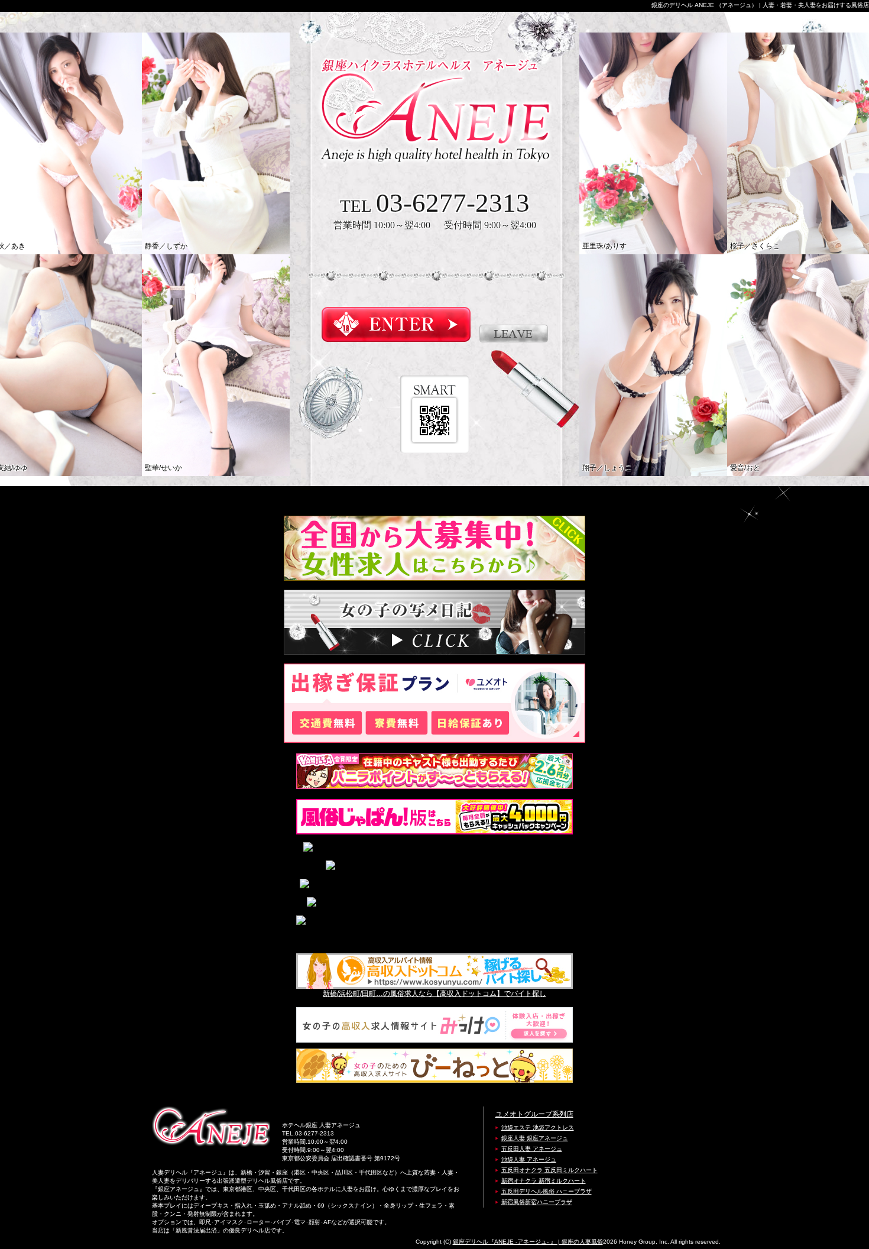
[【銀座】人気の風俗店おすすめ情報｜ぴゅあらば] (434, 866)
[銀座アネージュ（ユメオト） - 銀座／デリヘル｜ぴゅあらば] (434, 848)
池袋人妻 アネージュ (528, 1159)
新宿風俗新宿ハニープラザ (536, 1202)
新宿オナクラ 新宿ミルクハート (543, 1180)
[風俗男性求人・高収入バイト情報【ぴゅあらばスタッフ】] (434, 903)
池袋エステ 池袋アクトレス (537, 1127)
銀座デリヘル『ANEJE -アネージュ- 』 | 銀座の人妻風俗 (528, 1241)
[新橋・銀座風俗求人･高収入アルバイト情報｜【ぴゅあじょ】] (434, 885)
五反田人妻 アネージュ (531, 1149)
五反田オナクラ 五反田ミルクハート (549, 1170)
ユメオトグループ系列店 (534, 1114)
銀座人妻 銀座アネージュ (534, 1138)
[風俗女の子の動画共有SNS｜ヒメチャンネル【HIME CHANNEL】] (434, 927)
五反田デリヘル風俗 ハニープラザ (546, 1191)
